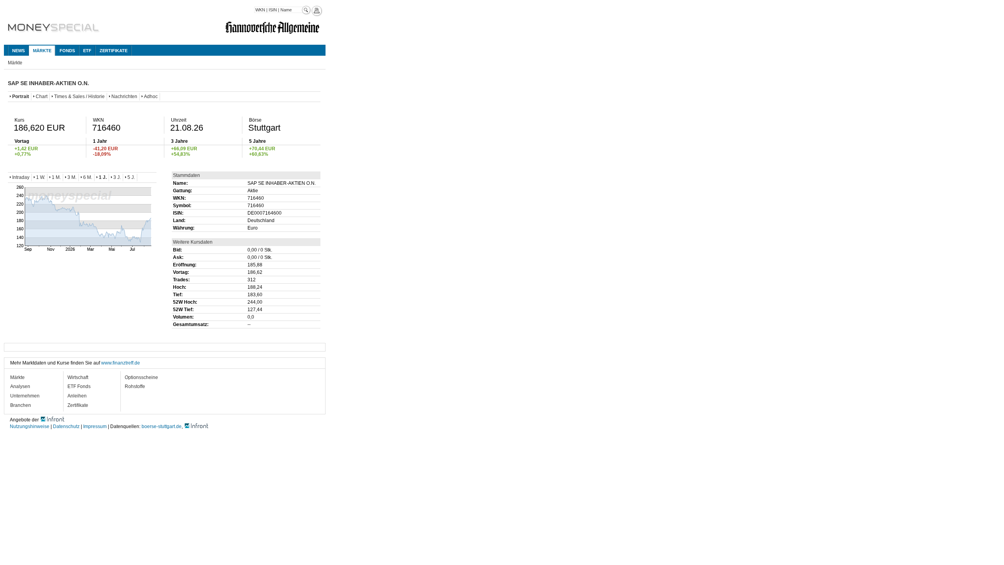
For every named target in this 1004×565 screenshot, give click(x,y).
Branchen (20, 405)
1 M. (56, 177)
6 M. (87, 177)
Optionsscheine (141, 377)
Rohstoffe (135, 386)
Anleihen (77, 396)
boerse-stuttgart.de (162, 426)
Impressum (95, 426)
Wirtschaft (77, 377)
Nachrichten (124, 96)
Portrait (20, 96)
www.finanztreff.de (120, 363)
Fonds (67, 50)
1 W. (40, 177)
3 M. (71, 177)
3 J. (117, 177)
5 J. (131, 177)
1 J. (103, 177)
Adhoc (151, 96)
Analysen (20, 386)
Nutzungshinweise (29, 426)
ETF (87, 50)
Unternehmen (25, 396)
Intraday (20, 177)
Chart (41, 96)
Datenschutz (66, 426)
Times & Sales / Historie (79, 96)
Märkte (42, 50)
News (18, 50)
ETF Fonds (79, 386)
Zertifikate (113, 50)
